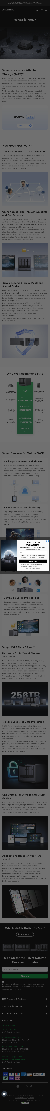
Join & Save (33, 561)
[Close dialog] (47, 541)
